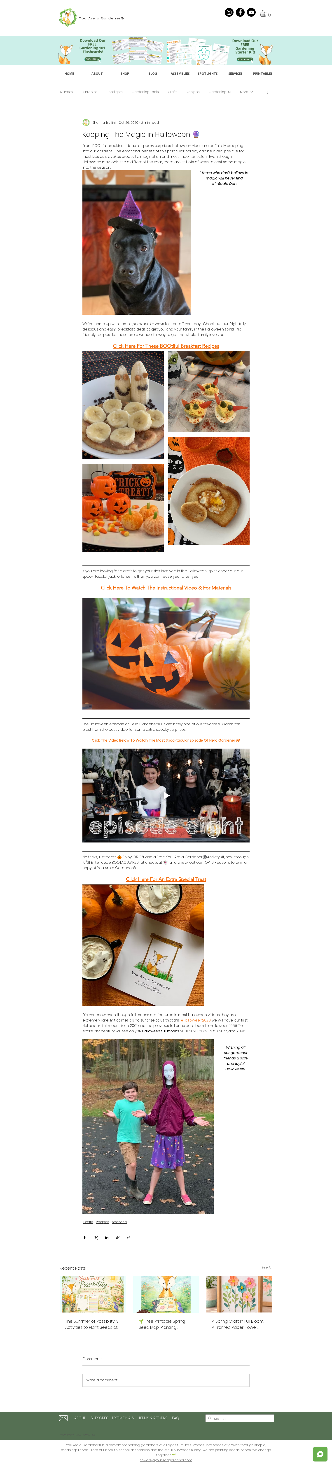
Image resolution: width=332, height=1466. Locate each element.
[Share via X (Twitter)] (96, 1237)
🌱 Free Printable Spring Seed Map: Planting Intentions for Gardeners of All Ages (165, 1324)
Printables (90, 92)
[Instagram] (229, 12)
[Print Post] (129, 1237)
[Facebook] (240, 12)
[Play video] (166, 795)
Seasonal (119, 1222)
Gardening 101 (220, 92)
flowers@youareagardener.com (166, 1460)
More (244, 92)
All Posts (66, 92)
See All (267, 1267)
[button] (267, 13)
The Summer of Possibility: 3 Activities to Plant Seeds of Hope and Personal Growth (92, 1324)
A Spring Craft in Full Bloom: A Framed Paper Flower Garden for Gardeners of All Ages (239, 1324)
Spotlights (115, 92)
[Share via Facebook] (84, 1237)
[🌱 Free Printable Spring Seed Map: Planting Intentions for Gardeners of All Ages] (166, 1294)
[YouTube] (251, 12)
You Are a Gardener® (101, 18)
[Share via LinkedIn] (107, 1237)
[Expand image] (123, 405)
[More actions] (247, 122)
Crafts (173, 92)
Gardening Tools (145, 92)
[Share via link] (118, 1237)
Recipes (193, 92)
